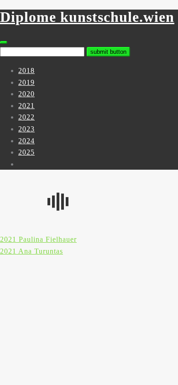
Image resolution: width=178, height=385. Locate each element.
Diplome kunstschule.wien (87, 17)
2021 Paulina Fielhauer (38, 239)
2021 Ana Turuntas (31, 251)
